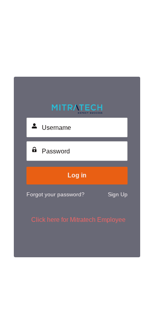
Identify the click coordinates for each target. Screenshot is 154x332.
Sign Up (118, 194)
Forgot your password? (55, 194)
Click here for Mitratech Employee (78, 219)
